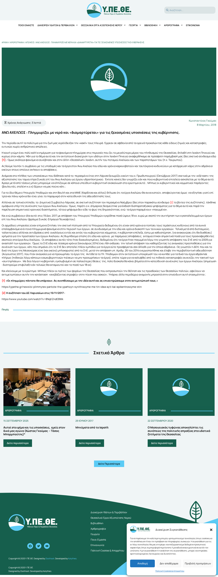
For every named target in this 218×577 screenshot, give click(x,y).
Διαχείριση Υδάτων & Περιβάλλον (55, 25)
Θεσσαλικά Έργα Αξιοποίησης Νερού (101, 25)
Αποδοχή (142, 563)
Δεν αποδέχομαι (169, 563)
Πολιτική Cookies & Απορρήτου (169, 570)
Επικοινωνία (193, 25)
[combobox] (189, 10)
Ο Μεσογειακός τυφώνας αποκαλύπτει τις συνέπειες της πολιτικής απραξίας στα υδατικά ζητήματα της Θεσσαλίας (179, 431)
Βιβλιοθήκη (150, 25)
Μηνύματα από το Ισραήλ (91, 427)
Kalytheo (72, 558)
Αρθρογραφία (171, 25)
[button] (211, 529)
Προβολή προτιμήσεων (198, 563)
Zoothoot (49, 558)
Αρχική (5, 42)
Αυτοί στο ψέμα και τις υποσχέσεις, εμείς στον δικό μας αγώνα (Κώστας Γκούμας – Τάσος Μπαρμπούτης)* (34, 431)
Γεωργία (133, 25)
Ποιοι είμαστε (26, 25)
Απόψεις (29, 42)
